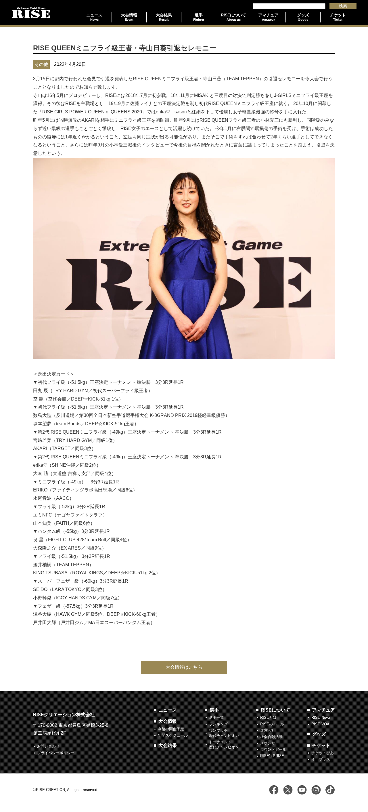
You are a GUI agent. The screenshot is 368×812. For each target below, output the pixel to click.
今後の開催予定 (171, 729)
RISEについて (275, 710)
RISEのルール (272, 724)
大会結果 (167, 745)
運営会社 (267, 730)
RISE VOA (320, 724)
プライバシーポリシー (55, 753)
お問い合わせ (48, 746)
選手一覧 (216, 717)
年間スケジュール (173, 735)
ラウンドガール (273, 749)
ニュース (167, 710)
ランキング (218, 724)
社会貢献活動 (271, 737)
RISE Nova (320, 717)
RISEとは (268, 717)
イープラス (320, 759)
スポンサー (269, 743)
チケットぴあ (322, 753)
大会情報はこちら (184, 667)
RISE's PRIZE (272, 756)
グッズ (319, 734)
